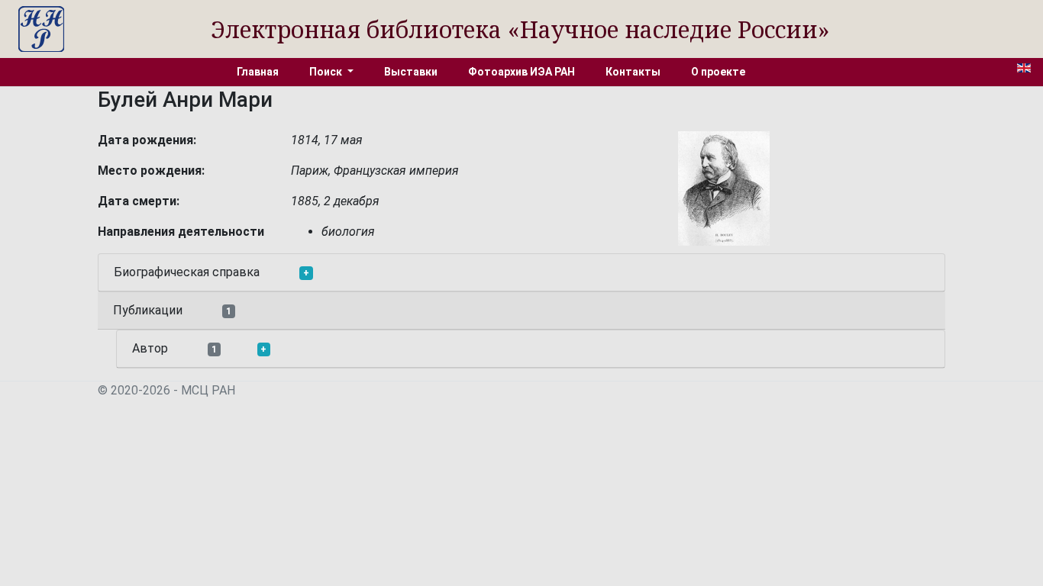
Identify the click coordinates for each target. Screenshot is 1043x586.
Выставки (411, 72)
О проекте (718, 72)
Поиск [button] (326, 72)
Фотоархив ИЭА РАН (521, 72)
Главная (258, 72)
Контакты (632, 72)
